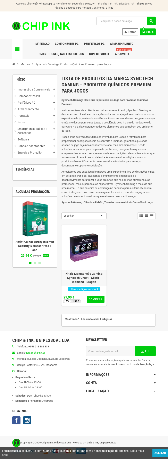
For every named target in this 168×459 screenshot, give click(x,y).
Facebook (16, 420)
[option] (35, 229)
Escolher (69, 215)
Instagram (27, 420)
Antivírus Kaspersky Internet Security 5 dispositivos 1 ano (35, 246)
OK (147, 351)
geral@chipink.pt (35, 352)
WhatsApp (45, 3)
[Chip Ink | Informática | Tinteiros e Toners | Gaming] (41, 25)
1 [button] (30, 263)
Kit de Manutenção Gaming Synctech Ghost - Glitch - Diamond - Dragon (84, 278)
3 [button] (39, 263)
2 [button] (35, 263)
